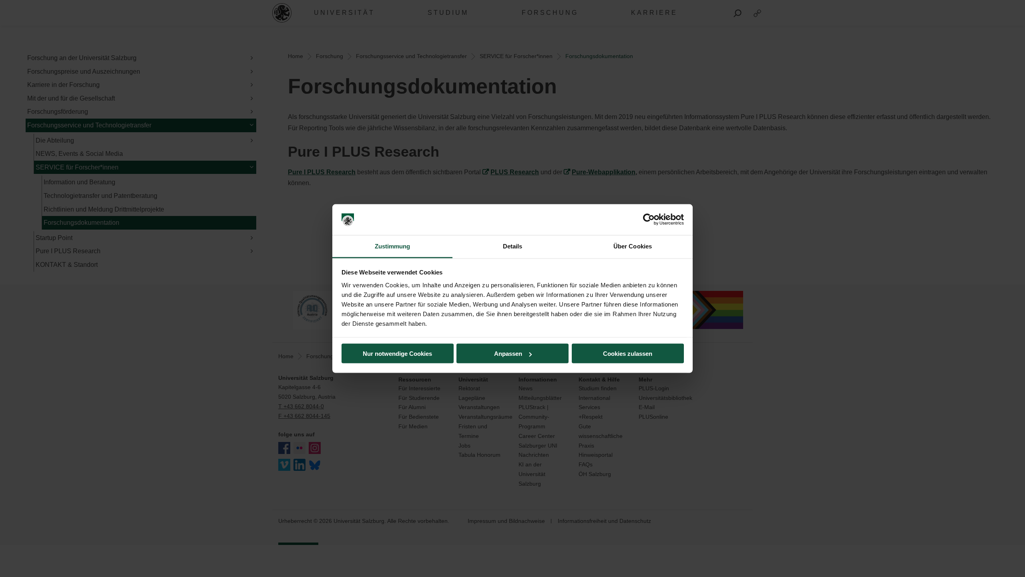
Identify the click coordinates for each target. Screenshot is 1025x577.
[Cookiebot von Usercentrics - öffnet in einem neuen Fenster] (649, 220)
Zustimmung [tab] (392, 245)
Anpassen (508, 353)
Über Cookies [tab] (632, 245)
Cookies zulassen (627, 353)
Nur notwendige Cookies (397, 353)
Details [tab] (513, 245)
